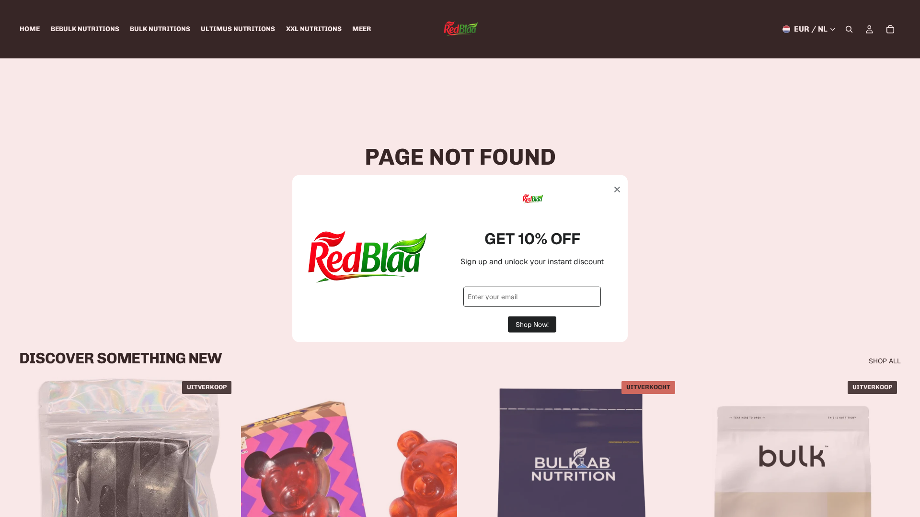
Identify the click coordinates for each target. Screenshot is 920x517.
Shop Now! (532, 324)
